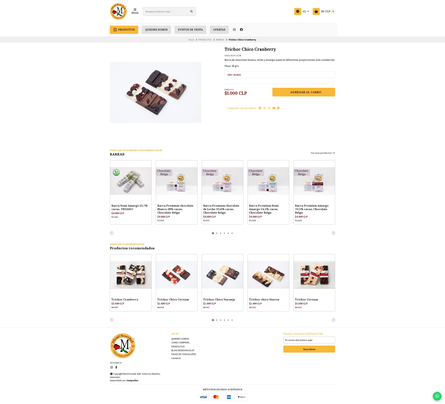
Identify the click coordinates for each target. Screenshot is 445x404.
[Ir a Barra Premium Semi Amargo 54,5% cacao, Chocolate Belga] (268, 181)
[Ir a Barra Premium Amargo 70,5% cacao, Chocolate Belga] (314, 181)
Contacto (176, 358)
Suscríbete (309, 349)
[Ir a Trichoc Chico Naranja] (222, 275)
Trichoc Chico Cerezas (173, 299)
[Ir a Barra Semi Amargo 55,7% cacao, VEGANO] (130, 181)
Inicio (191, 39)
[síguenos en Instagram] (234, 29)
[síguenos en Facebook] (241, 29)
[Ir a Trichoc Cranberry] (130, 275)
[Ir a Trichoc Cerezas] (314, 275)
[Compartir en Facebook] (260, 108)
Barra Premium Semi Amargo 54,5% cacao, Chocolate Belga (264, 209)
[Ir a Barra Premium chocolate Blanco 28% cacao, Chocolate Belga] (176, 181)
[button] (278, 108)
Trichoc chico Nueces (264, 299)
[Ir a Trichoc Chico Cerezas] (176, 275)
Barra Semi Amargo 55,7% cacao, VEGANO (129, 207)
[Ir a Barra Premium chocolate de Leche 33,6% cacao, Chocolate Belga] (222, 181)
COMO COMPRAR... (181, 342)
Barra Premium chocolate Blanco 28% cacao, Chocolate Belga (175, 209)
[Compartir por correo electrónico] (274, 108)
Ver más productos (321, 153)
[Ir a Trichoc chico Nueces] (268, 275)
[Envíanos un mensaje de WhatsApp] (437, 396)
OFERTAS (219, 29)
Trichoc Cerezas (306, 299)
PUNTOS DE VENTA (190, 29)
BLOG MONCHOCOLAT (182, 350)
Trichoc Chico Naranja (219, 299)
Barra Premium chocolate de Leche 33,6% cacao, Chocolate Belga (221, 209)
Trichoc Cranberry (124, 299)
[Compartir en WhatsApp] (269, 108)
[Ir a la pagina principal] (118, 11)
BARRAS (220, 39)
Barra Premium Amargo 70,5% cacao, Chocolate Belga (312, 209)
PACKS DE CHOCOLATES (183, 354)
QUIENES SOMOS (156, 29)
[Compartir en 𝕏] (264, 108)
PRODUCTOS (126, 29)
